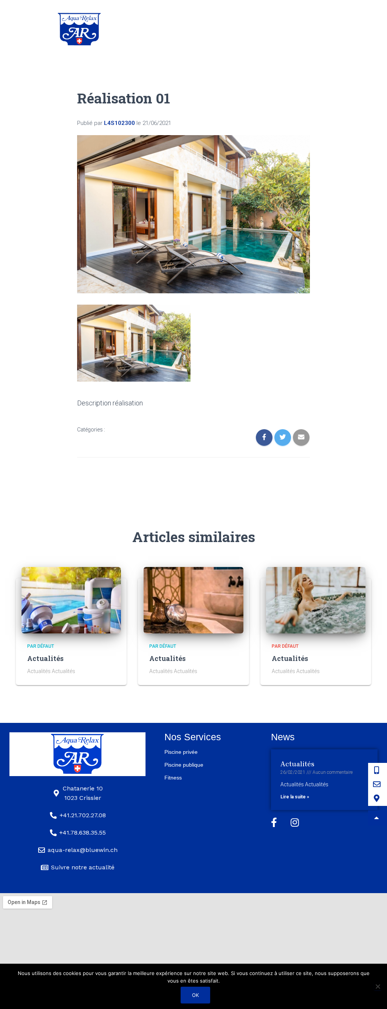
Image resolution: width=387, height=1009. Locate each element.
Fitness (173, 778)
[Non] (377, 986)
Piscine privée (181, 752)
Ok (195, 995)
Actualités (45, 658)
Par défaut (40, 646)
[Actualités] (71, 600)
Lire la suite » (294, 796)
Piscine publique (183, 765)
